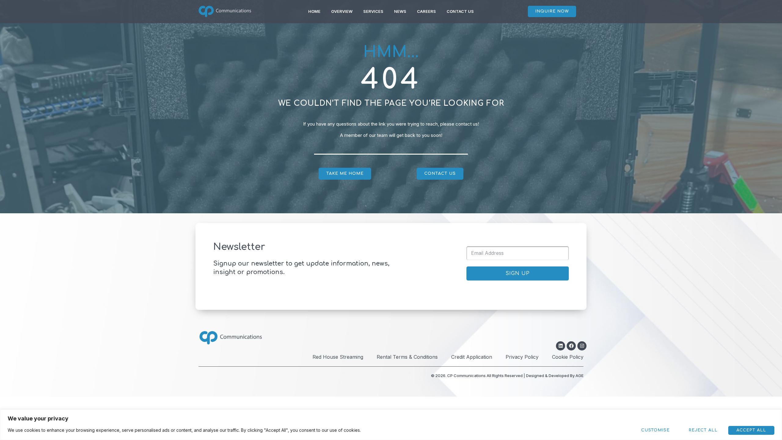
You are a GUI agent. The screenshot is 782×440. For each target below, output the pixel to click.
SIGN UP (518, 273)
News (400, 11)
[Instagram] (581, 345)
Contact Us (460, 11)
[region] (391, 424)
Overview (342, 11)
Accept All (751, 430)
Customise (655, 430)
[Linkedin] (560, 345)
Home (314, 11)
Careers (426, 11)
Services (373, 11)
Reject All (703, 430)
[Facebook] (571, 345)
